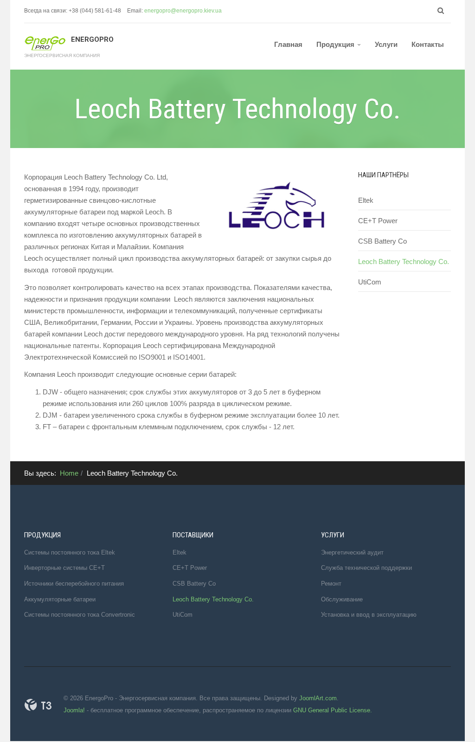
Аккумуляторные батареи (60, 599)
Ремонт (331, 583)
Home (69, 473)
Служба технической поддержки (366, 567)
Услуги (386, 44)
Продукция (336, 44)
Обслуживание (342, 599)
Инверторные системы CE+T (64, 567)
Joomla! (74, 710)
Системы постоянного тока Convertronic (79, 614)
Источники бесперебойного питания (74, 583)
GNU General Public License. (332, 710)
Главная (288, 44)
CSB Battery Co (382, 241)
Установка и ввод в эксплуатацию (369, 614)
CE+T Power (378, 221)
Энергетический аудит (352, 552)
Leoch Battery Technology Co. (403, 261)
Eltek (365, 200)
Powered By (38, 705)
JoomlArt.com (318, 698)
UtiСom (369, 282)
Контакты (427, 44)
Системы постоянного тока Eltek (69, 552)
